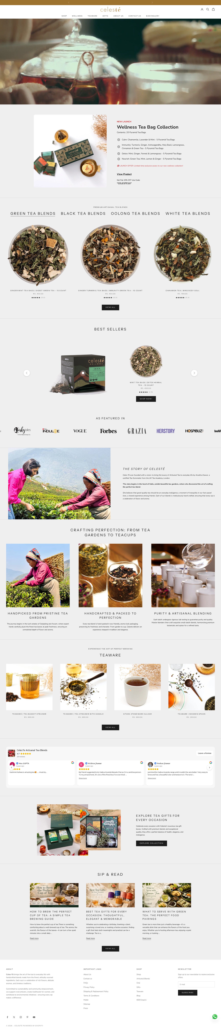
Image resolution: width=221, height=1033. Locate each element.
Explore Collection (151, 843)
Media (86, 1000)
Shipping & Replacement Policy (96, 991)
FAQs (86, 983)
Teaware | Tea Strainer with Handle (83, 714)
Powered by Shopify (33, 1026)
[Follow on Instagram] (20, 1017)
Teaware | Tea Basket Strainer (29, 714)
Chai (138, 983)
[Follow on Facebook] (7, 1017)
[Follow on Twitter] (14, 1017)
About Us (118, 16)
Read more (34, 938)
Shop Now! (146, 399)
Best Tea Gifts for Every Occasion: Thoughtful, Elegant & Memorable (106, 915)
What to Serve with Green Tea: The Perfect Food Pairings (164, 915)
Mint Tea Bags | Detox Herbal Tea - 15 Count (146, 384)
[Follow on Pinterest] (27, 1017)
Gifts (105, 16)
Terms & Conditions (91, 995)
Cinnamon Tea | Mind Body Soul (183, 291)
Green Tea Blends (33, 213)
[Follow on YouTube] (34, 1017)
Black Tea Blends (83, 213)
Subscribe (188, 993)
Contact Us (135, 16)
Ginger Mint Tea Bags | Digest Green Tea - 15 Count (38, 291)
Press (86, 1008)
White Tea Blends (188, 213)
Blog (138, 995)
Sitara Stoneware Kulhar (137, 714)
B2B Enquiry (152, 16)
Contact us (88, 978)
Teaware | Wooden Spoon (192, 714)
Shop (139, 974)
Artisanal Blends (143, 978)
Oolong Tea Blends (135, 213)
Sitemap (87, 1004)
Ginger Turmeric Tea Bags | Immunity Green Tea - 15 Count (110, 291)
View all (111, 307)
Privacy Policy (89, 987)
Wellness (77, 16)
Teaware (92, 16)
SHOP (64, 16)
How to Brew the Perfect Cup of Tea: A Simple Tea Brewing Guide (51, 915)
